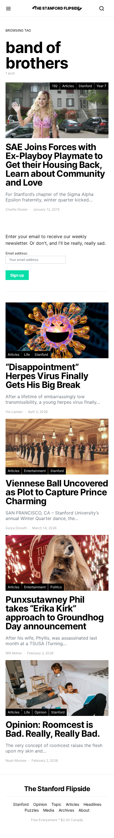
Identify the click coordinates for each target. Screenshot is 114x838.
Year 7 (101, 86)
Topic (56, 804)
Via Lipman (14, 412)
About (84, 810)
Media (48, 810)
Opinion (40, 712)
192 (55, 86)
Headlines (92, 804)
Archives (66, 810)
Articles (68, 86)
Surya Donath (16, 528)
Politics (56, 587)
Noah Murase (16, 760)
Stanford (85, 86)
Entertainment (35, 471)
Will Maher (14, 653)
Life (27, 354)
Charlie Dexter (17, 209)
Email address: (17, 253)
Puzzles (32, 810)
